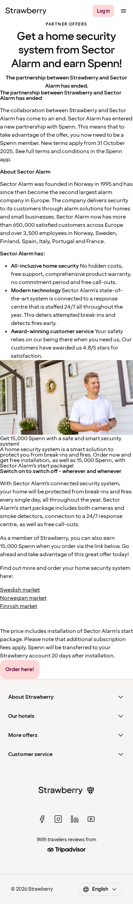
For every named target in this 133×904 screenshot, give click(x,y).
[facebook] (42, 819)
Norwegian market (23, 598)
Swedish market (20, 590)
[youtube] (91, 819)
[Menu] (123, 11)
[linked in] (75, 819)
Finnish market (18, 606)
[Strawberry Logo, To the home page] (25, 11)
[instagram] (58, 819)
